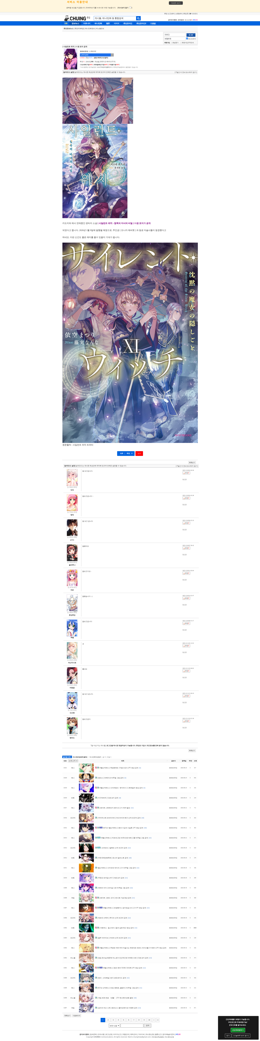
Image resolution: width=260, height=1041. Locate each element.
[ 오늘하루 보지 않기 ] (241, 1036)
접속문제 (93, 1034)
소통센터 (179, 14)
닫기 (228, 1036)
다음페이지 (76, 1015)
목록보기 (192, 462)
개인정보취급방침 (158, 1037)
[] (86, 64)
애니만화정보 (90, 28)
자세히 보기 (176, 3)
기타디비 (141, 1034)
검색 (147, 1025)
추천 (128, 453)
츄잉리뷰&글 (79, 28)
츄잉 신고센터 (169, 14)
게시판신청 (150, 1034)
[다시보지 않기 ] (125, 8)
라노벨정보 (100, 28)
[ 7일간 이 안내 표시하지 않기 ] (186, 72)
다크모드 (194, 14)
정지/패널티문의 (169, 1034)
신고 (139, 453)
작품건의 (126, 1034)
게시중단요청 (169, 1037)
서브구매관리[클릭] (103, 67)
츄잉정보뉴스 (68, 28)
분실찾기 (175, 42)
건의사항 (101, 1034)
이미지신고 (117, 1034)
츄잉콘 (185, 14)
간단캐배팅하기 (238, 1030)
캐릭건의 (133, 1034)
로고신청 (188, 20)
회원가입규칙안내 (188, 42)
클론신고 (158, 1034)
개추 (121, 453)
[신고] (185, 479)
